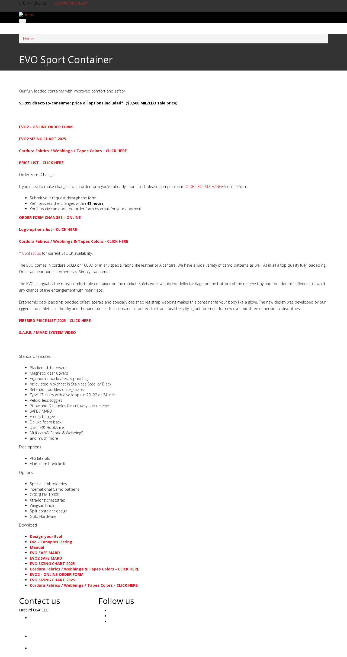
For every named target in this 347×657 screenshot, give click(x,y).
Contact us (31, 253)
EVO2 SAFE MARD (46, 558)
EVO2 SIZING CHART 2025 (42, 138)
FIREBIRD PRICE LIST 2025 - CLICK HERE (55, 320)
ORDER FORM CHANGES (205, 186)
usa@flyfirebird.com (71, 3)
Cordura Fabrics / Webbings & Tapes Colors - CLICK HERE (73, 241)
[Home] (26, 14)
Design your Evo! (46, 536)
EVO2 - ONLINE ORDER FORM (46, 126)
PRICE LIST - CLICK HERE (41, 162)
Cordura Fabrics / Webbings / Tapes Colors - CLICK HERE (73, 150)
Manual (37, 547)
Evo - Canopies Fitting (51, 541)
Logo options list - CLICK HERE (48, 229)
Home (28, 38)
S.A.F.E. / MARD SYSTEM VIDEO (47, 332)
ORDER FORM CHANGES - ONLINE (50, 217)
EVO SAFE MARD (45, 552)
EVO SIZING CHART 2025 (52, 563)
